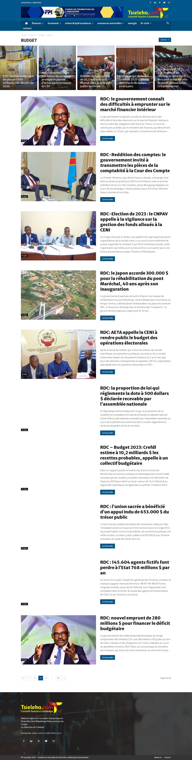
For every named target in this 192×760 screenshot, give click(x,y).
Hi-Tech (145, 23)
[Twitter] (164, 2)
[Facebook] (150, 2)
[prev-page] (23, 678)
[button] (167, 23)
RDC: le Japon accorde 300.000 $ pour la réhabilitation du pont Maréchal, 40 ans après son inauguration (134, 281)
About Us (158, 757)
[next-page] (64, 678)
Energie (132, 23)
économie (53, 23)
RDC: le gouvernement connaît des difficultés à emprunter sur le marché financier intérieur (135, 104)
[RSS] (160, 2)
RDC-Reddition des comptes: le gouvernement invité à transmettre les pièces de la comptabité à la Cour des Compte (135, 162)
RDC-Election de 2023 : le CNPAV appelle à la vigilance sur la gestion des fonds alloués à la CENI (134, 222)
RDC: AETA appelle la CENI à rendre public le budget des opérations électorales (129, 338)
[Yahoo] (169, 2)
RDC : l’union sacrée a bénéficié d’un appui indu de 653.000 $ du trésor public (134, 512)
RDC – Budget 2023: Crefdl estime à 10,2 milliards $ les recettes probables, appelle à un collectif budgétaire (134, 455)
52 (58, 678)
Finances (36, 23)
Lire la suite (107, 138)
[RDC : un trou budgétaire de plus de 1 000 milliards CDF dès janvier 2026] (18, 68)
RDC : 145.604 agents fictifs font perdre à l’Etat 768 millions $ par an (135, 568)
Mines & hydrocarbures (78, 23)
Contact (27, 28)
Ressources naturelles (109, 23)
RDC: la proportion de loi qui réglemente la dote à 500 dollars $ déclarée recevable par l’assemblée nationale (134, 396)
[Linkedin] (155, 2)
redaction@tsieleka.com (49, 733)
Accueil (24, 35)
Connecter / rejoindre (31, 2)
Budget (42, 35)
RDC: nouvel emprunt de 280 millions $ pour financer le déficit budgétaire (135, 623)
